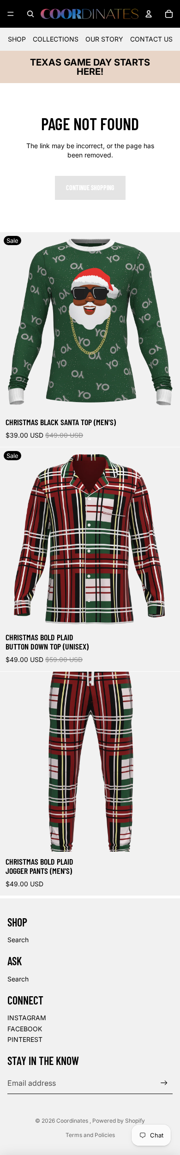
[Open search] (30, 14)
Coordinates (73, 1120)
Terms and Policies (90, 1134)
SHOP (17, 39)
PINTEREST (24, 1039)
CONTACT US (151, 39)
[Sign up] (164, 1082)
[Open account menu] (148, 14)
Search (18, 940)
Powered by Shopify (118, 1120)
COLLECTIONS (55, 39)
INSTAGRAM (26, 1018)
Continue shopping (90, 188)
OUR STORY (104, 39)
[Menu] (10, 13)
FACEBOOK (24, 1029)
